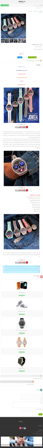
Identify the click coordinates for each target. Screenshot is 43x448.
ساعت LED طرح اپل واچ (22, 368)
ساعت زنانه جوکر (21, 266)
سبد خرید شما (5, 5)
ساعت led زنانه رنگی (28, 268)
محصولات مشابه (35, 11)
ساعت (33, 268)
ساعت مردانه (19, 270)
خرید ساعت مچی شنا (15, 266)
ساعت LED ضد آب (25, 270)
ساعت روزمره (34, 270)
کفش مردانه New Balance (21, 311)
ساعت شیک (30, 270)
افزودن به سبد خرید (31, 57)
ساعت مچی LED (37, 268)
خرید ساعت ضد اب (33, 266)
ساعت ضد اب (15, 270)
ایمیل (41, 396)
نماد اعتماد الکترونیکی (39, 431)
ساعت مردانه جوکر (27, 266)
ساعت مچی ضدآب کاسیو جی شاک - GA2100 (22, 330)
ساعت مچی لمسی (11, 268)
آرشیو (38, 277)
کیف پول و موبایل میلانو (22, 292)
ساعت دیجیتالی (22, 268)
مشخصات (40, 11)
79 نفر (19, 57)
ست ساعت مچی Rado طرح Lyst (22, 349)
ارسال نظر (40, 414)
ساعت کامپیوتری (17, 268)
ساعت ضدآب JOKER (8, 266)
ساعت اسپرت (10, 270)
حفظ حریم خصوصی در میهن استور (37, 433)
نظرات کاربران (30, 11)
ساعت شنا (6, 270)
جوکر (39, 271)
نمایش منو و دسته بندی (37, 5)
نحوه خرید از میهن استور (38, 434)
